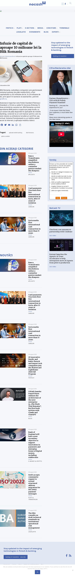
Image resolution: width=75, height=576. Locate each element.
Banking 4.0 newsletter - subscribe (60, 56)
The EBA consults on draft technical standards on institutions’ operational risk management (34, 520)
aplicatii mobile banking (15, 132)
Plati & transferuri (10, 56)
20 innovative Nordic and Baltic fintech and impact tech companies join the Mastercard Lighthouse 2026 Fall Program (35, 365)
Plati (19, 28)
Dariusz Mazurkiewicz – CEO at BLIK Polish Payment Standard (59, 100)
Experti (55, 32)
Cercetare (51, 28)
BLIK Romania (30, 132)
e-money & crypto (35, 461)
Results (64, 198)
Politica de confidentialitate (31, 564)
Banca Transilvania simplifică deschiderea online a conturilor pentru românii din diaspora (34, 163)
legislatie (21, 32)
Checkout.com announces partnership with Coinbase (60, 231)
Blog (46, 32)
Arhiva (20, 564)
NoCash (2, 56)
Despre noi (7, 564)
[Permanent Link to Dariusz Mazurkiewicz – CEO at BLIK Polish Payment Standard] (60, 96)
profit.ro (3, 99)
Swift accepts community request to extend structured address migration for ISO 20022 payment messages (34, 484)
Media (40, 28)
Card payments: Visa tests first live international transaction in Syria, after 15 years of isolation (35, 195)
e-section (29, 28)
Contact (14, 564)
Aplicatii (31, 174)
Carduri (31, 207)
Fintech (9, 28)
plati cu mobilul (5, 136)
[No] (73, 570)
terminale (64, 28)
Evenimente (34, 32)
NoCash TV (54, 208)
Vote (57, 198)
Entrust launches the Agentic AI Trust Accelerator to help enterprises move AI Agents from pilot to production (61, 258)
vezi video (52, 236)
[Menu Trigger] (62, 3)
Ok (37, 572)
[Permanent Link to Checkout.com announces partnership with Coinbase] (61, 227)
